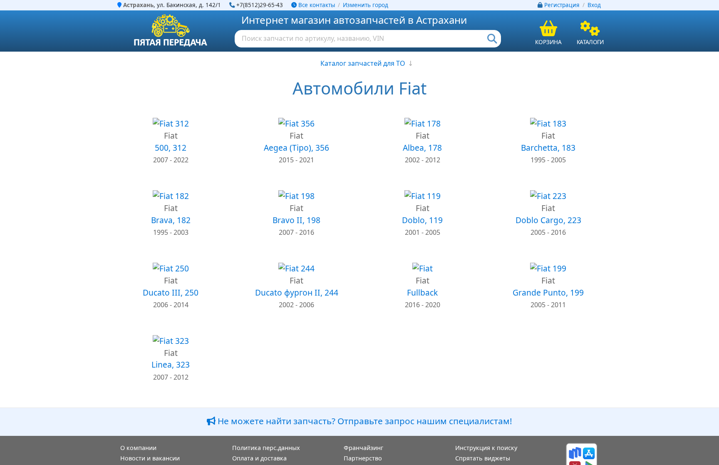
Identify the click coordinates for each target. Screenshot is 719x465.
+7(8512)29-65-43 (259, 5)
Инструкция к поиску (486, 448)
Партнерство (363, 458)
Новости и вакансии (150, 458)
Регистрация (562, 5)
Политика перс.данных (266, 448)
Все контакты (316, 5)
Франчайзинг (363, 448)
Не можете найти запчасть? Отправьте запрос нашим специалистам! (364, 421)
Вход (594, 5)
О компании (138, 448)
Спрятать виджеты (482, 458)
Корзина (548, 42)
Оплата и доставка (259, 458)
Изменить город (365, 5)
